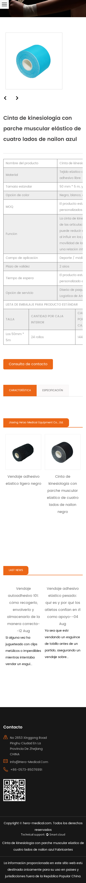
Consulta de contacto (28, 364)
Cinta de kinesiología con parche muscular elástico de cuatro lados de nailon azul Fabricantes (43, 846)
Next (17, 97)
